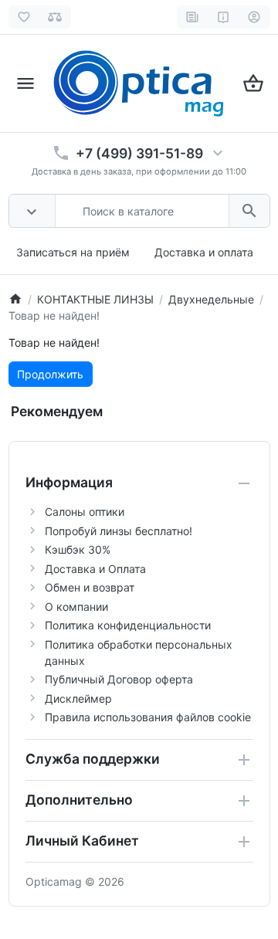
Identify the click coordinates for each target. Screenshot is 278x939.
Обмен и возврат (89, 587)
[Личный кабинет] (254, 17)
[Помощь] (223, 17)
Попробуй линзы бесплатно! (118, 530)
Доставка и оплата (203, 252)
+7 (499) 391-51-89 (139, 153)
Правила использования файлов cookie (148, 717)
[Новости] (192, 17)
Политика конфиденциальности (128, 625)
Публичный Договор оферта (119, 679)
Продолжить (50, 374)
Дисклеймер (78, 698)
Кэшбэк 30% (77, 549)
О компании (76, 606)
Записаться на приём (73, 252)
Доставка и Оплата (95, 568)
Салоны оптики (84, 511)
